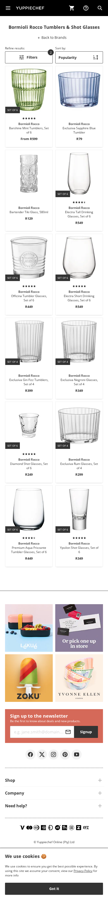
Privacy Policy (83, 871)
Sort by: (60, 48)
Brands (53, 37)
